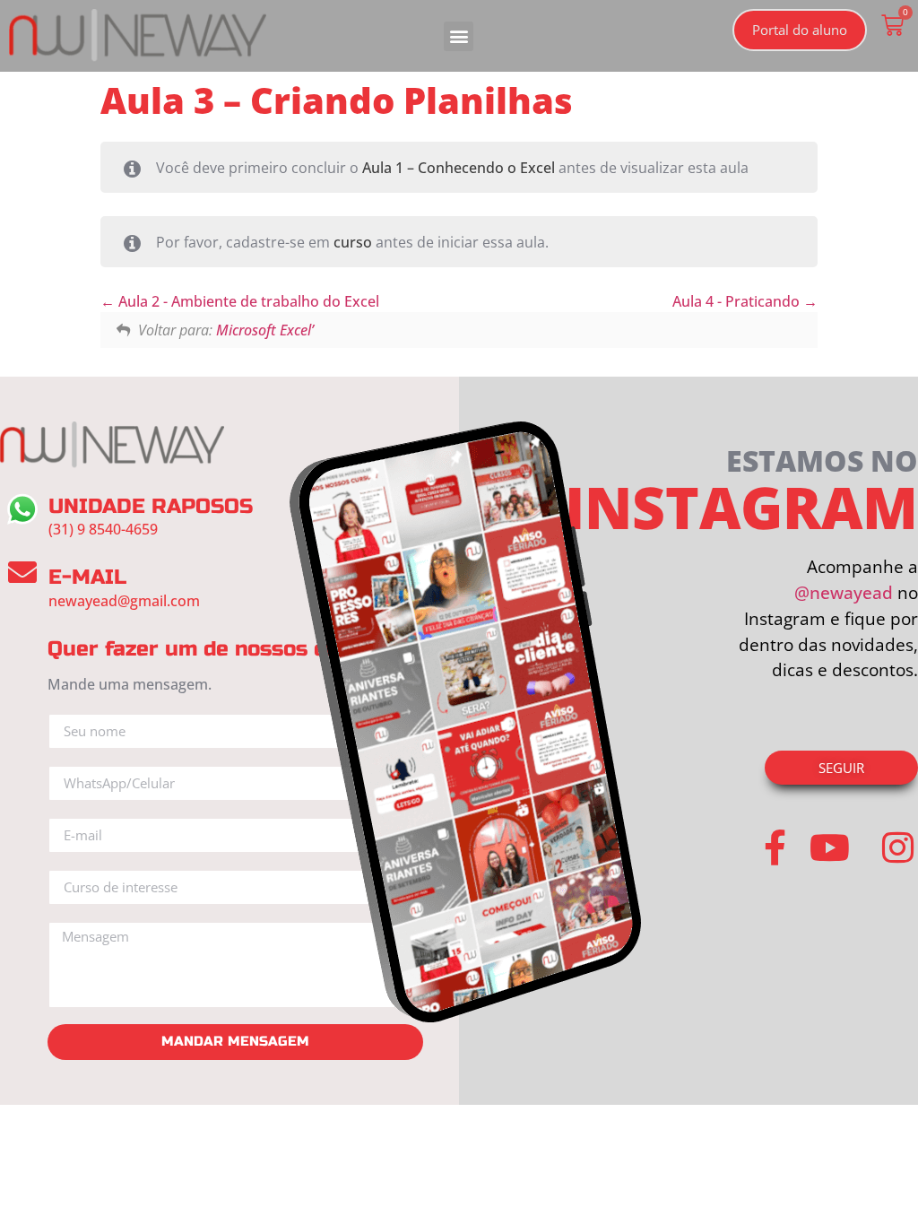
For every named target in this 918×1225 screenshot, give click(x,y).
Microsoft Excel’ (265, 330)
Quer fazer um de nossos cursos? (222, 649)
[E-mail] (22, 572)
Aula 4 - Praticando (737, 301)
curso (352, 242)
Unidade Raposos (150, 506)
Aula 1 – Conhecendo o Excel (458, 168)
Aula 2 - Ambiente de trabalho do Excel (247, 301)
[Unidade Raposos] (22, 509)
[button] (458, 36)
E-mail (87, 577)
